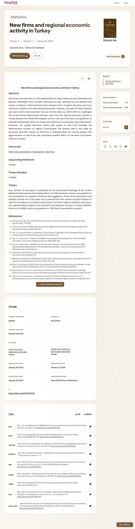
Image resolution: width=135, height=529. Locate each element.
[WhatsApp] (121, 146)
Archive (106, 76)
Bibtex (89, 414)
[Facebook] (105, 146)
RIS (79, 414)
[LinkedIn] (115, 146)
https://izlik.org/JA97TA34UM (22, 393)
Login (126, 3)
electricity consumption (20, 152)
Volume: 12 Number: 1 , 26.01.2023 (113, 82)
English (116, 3)
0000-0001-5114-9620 (18, 352)
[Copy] (90, 427)
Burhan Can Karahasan (34, 47)
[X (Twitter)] (110, 146)
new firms (50, 152)
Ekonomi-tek (110, 40)
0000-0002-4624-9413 (60, 352)
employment (38, 152)
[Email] (126, 146)
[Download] (126, 127)
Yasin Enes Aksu (16, 47)
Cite (35, 56)
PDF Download (18, 56)
